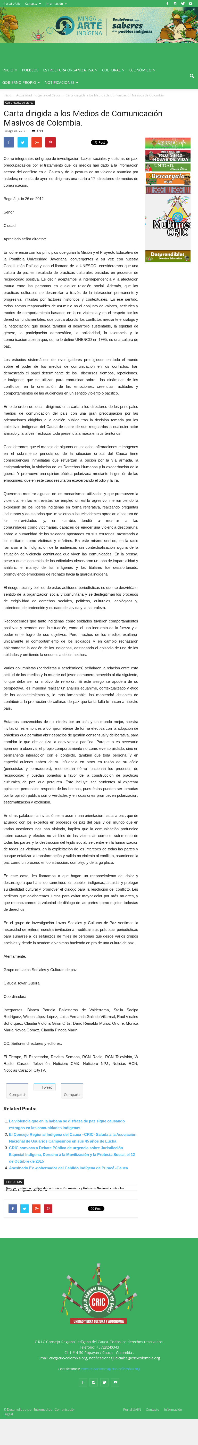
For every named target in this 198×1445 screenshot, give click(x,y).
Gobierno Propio (19, 82)
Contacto (31, 3)
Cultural (111, 70)
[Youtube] (190, 4)
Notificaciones (60, 82)
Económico (140, 70)
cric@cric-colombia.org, (68, 1358)
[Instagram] (175, 4)
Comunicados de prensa (19, 102)
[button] (192, 76)
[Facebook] (167, 4)
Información (54, 3)
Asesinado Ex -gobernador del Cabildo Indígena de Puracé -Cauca (68, 1168)
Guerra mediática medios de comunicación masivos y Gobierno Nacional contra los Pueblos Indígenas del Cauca (65, 1188)
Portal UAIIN (12, 3)
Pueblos (30, 70)
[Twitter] (183, 4)
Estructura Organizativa (68, 70)
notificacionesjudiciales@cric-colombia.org (124, 1358)
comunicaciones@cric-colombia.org (110, 1368)
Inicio (7, 70)
